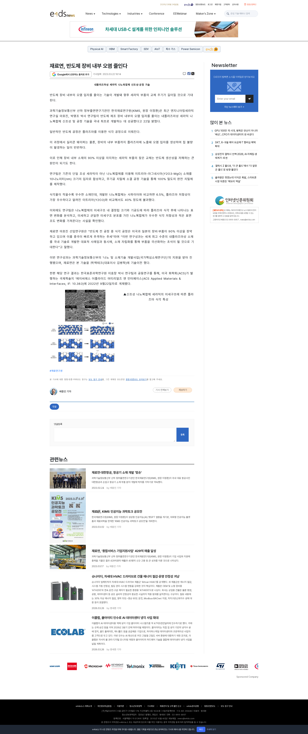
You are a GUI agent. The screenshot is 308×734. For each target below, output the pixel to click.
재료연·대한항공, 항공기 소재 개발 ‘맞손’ (117, 472)
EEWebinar (180, 13)
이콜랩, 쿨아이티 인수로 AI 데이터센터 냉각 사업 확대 (125, 618)
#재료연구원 (56, 370)
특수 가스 (170, 49)
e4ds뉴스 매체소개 (84, 706)
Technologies (110, 13)
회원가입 (218, 4)
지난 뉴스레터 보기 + (234, 107)
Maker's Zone (204, 13)
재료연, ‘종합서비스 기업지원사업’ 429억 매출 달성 (124, 551)
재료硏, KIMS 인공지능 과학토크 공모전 (117, 511)
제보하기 (183, 390)
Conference (156, 13)
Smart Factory (129, 49)
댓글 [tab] (54, 406)
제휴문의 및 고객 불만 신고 (170, 706)
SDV (146, 49)
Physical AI (96, 49)
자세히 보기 (211, 729)
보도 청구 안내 (95, 379)
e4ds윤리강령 (193, 706)
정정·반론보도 (200, 4)
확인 (201, 729)
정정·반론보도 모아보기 (136, 379)
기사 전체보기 (162, 390)
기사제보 (150, 706)
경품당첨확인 (251, 4)
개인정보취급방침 (104, 706)
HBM (112, 49)
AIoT (157, 49)
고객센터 (226, 4)
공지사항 (235, 4)
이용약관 (120, 706)
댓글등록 (58, 424)
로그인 (210, 4)
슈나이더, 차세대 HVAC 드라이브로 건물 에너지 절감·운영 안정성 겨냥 (135, 576)
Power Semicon (190, 49)
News (89, 13)
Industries (133, 13)
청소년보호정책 (135, 706)
